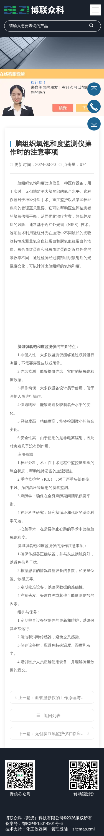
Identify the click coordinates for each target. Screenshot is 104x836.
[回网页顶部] (94, 89)
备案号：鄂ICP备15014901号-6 (34, 823)
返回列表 (52, 715)
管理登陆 (59, 829)
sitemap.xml (83, 829)
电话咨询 (94, 106)
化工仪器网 (36, 829)
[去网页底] (94, 124)
